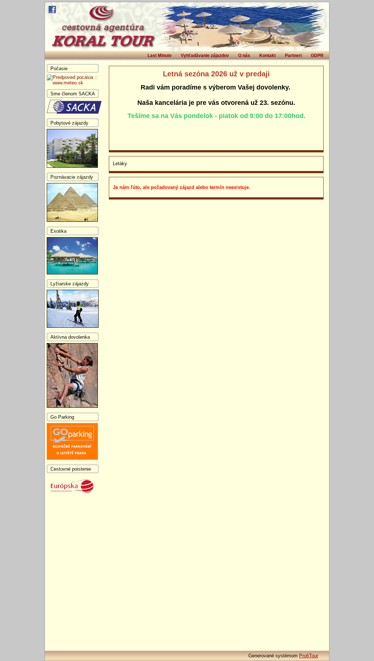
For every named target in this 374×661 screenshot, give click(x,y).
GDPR (317, 55)
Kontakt (267, 55)
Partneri (293, 55)
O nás (244, 55)
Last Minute (160, 55)
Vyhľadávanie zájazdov (205, 55)
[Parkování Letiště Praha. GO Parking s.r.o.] (72, 458)
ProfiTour (308, 655)
